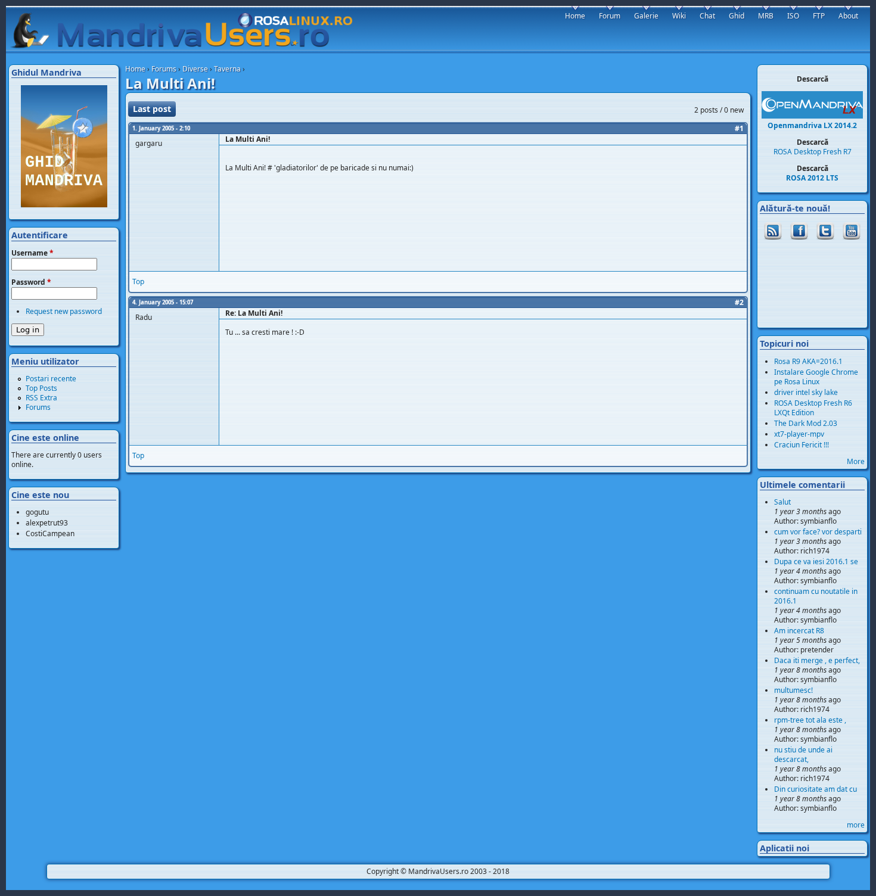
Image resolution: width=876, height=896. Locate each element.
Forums (163, 69)
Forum (609, 16)
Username (32, 253)
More (856, 461)
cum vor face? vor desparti (818, 532)
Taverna (227, 69)
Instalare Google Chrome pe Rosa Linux (816, 377)
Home (135, 69)
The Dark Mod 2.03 (805, 423)
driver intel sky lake (806, 392)
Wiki (679, 16)
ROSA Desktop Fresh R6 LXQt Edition (813, 408)
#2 (739, 302)
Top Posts (41, 388)
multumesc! (793, 690)
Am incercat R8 (799, 631)
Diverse (195, 69)
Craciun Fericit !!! (801, 445)
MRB (766, 16)
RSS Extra (41, 398)
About (848, 16)
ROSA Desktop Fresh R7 (813, 152)
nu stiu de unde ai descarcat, (803, 754)
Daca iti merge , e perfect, (817, 660)
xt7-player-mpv (799, 434)
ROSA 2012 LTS (812, 178)
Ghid (736, 16)
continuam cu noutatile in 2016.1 (816, 596)
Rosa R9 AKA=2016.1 (808, 361)
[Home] (187, 30)
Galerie (646, 16)
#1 (739, 128)
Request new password (64, 311)
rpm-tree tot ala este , (810, 720)
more (856, 825)
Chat (707, 16)
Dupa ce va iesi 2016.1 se (816, 561)
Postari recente (51, 379)
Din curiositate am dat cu (815, 789)
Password (31, 282)
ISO (793, 16)
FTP (819, 16)
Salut (782, 502)
